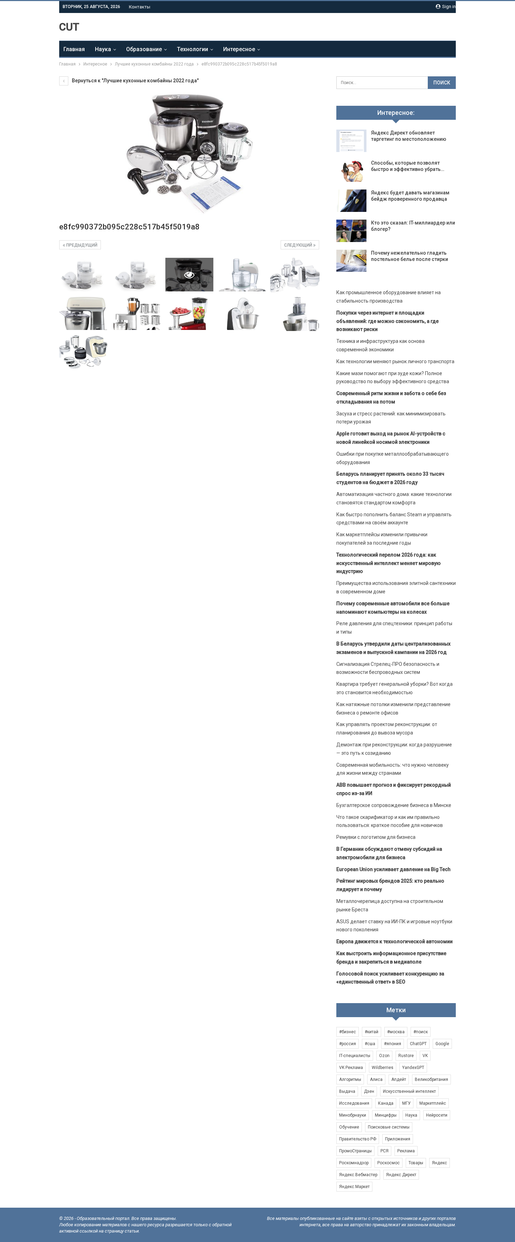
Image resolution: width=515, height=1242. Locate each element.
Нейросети (436, 1115)
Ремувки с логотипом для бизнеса (376, 837)
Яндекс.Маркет (354, 1186)
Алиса (376, 1079)
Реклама (406, 1150)
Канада (385, 1103)
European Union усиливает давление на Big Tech (393, 869)
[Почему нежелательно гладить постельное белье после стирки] (351, 261)
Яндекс (439, 1162)
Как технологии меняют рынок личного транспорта (395, 361)
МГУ (406, 1103)
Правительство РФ (357, 1139)
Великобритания (431, 1079)
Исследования (354, 1103)
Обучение (349, 1127)
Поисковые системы (389, 1127)
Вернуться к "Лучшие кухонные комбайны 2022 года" (135, 80)
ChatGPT (418, 1043)
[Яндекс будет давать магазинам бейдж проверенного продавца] (351, 200)
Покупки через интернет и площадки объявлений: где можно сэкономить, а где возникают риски (387, 321)
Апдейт (398, 1079)
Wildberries (382, 1067)
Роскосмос (388, 1162)
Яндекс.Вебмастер (358, 1174)
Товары (415, 1162)
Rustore (406, 1055)
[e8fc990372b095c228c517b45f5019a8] (83, 274)
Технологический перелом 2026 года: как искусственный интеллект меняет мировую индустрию (388, 563)
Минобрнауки (352, 1115)
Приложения (397, 1139)
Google (442, 1043)
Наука (103, 49)
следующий (298, 245)
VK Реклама (351, 1067)
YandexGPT (413, 1067)
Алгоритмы (350, 1079)
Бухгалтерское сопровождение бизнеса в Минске (393, 805)
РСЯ (384, 1150)
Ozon (384, 1055)
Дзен (369, 1091)
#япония (392, 1043)
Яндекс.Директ (401, 1174)
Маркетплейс (432, 1103)
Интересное (239, 49)
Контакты (139, 6)
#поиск (420, 1031)
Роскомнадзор (354, 1162)
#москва (396, 1031)
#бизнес (347, 1031)
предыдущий (81, 245)
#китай (371, 1031)
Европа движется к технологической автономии (394, 941)
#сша (370, 1043)
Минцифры (386, 1115)
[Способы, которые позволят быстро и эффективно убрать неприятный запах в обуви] (351, 171)
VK (425, 1055)
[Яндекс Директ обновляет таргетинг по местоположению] (351, 141)
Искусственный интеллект (409, 1091)
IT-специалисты (354, 1055)
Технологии (192, 49)
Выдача (347, 1091)
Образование (144, 49)
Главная (74, 49)
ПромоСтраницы (355, 1150)
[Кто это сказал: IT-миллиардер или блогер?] (351, 231)
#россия (347, 1043)
